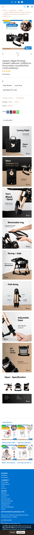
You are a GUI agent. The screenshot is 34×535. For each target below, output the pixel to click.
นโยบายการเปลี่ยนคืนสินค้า (7, 507)
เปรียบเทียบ (21, 98)
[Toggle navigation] (32, 7)
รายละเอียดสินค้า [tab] (7, 120)
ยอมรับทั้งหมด (20, 532)
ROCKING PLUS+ (5, 505)
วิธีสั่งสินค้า (3, 493)
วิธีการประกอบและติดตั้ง (7, 501)
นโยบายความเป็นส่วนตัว (11, 529)
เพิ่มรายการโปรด (8, 98)
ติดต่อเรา (3, 509)
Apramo (16, 102)
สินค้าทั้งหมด (4, 475)
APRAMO (10, 106)
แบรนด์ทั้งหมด (4, 477)
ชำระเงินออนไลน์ (5, 495)
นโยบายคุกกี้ (22, 529)
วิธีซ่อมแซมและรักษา (6, 503)
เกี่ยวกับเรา (3, 488)
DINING (10, 102)
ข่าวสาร (3, 486)
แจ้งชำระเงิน (4, 497)
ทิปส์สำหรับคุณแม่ (5, 484)
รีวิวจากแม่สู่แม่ (4, 482)
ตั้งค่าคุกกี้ (12, 532)
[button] (24, 7)
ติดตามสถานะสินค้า (5, 499)
